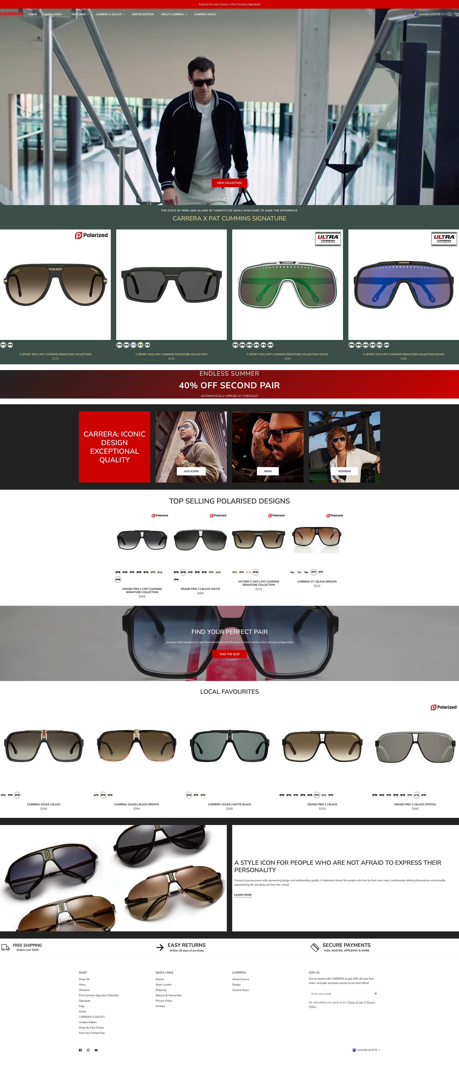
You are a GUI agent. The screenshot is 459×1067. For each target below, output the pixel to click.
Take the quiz (229, 654)
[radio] (3, 345)
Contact (160, 1006)
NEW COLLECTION (229, 183)
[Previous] (219, 198)
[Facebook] (80, 1050)
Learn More (243, 895)
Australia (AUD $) (429, 14)
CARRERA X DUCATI (324, 194)
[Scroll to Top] (452, 1048)
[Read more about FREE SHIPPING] (5, 947)
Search (160, 979)
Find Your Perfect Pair (92, 1033)
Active (82, 1011)
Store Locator (163, 984)
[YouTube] (96, 1050)
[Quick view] (104, 336)
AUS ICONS (191, 471)
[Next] (240, 198)
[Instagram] (88, 1050)
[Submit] (375, 993)
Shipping (161, 990)
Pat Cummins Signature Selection (99, 995)
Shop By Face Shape (91, 1027)
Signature (84, 1001)
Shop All (84, 979)
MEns (268, 471)
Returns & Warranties (168, 995)
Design (236, 984)
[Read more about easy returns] (160, 947)
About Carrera (240, 979)
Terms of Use (355, 1002)
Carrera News (240, 990)
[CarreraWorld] (11, 14)
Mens (82, 984)
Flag (81, 1006)
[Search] (449, 14)
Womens (84, 990)
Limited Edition (88, 1022)
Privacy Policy (164, 1001)
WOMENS (344, 471)
